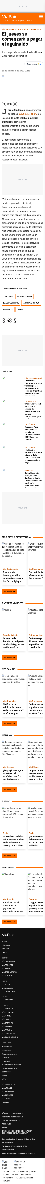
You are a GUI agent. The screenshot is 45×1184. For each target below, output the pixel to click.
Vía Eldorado (8, 1012)
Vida (4, 1079)
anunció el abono (28, 114)
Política (5, 1058)
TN (14, 1172)
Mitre (33, 1172)
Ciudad (15, 1175)
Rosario (5, 949)
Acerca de (7, 1124)
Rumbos (5, 1102)
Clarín (7, 1172)
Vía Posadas (7, 1009)
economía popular (31, 302)
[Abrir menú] (41, 16)
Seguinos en (32, 64)
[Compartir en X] (15, 104)
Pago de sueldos (11, 302)
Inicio (4, 942)
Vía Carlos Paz (8, 961)
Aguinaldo (8, 309)
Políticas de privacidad (12, 1117)
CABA (4, 952)
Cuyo (4, 996)
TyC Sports (8, 1178)
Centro (5, 958)
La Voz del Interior (25, 1178)
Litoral (5, 1005)
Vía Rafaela (7, 1026)
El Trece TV (23, 1172)
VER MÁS (8, 592)
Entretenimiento (9, 1068)
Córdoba (6, 945)
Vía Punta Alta (8, 976)
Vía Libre (6, 1099)
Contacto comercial (11, 1120)
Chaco (20, 309)
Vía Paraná (7, 1030)
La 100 (6, 1175)
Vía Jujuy (6, 985)
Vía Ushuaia (7, 1046)
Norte (5, 981)
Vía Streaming (8, 1091)
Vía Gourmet (7, 1095)
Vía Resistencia (11, 30)
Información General (11, 1065)
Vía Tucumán (7, 988)
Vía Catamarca (8, 992)
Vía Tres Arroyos (10, 972)
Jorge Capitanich (32, 30)
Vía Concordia (8, 1034)
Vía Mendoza (7, 1000)
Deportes (6, 1072)
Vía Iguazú (6, 1016)
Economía (6, 1061)
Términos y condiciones (12, 1113)
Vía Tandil (6, 968)
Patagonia (6, 1043)
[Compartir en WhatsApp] (9, 104)
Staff (4, 1127)
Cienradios (26, 1175)
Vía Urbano (7, 1088)
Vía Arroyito (7, 965)
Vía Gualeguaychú (10, 1037)
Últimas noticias (9, 1054)
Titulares (8, 296)
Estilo (5, 1075)
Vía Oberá (6, 1019)
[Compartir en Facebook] (4, 104)
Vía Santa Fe (7, 1023)
